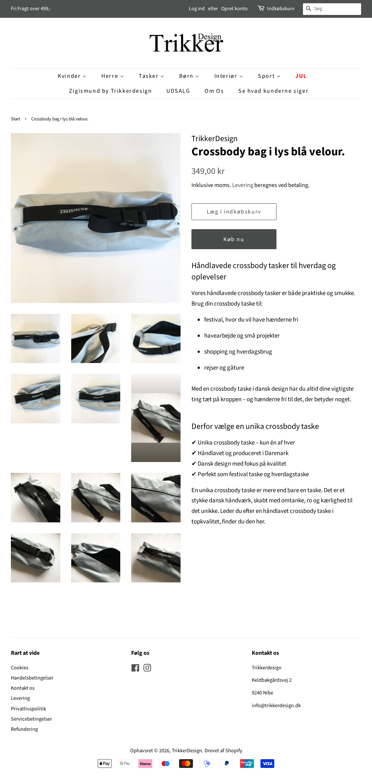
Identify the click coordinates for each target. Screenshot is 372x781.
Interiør (226, 76)
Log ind (197, 8)
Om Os (214, 91)
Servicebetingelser (31, 719)
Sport (267, 76)
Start (15, 119)
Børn (187, 76)
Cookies (19, 668)
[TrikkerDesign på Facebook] (135, 669)
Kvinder (70, 76)
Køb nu (233, 239)
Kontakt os (23, 688)
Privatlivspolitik (28, 709)
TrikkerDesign (187, 750)
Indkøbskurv (281, 8)
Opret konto (234, 8)
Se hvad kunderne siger (273, 91)
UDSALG (178, 91)
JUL (301, 76)
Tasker (149, 76)
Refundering (24, 729)
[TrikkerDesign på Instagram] (147, 669)
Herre (110, 76)
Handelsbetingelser (32, 678)
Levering (242, 185)
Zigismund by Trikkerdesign (110, 91)
